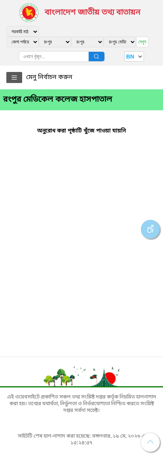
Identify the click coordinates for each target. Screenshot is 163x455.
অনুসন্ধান (96, 56)
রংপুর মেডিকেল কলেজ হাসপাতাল (57, 99)
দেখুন (142, 42)
